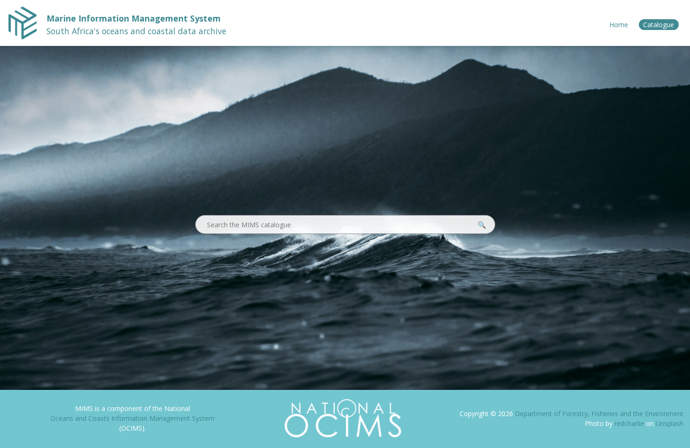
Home (618, 24)
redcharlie (630, 423)
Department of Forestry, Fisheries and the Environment (599, 413)
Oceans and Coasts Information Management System (132, 418)
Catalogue (658, 24)
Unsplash (669, 423)
